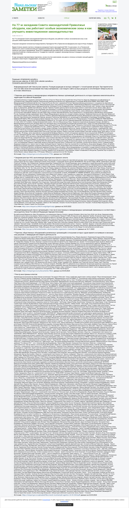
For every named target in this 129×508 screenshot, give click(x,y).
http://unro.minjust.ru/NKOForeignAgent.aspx (38, 206)
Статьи (66, 18)
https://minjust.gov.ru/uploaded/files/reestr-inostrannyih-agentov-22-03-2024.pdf (51, 495)
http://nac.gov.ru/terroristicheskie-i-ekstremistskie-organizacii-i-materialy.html (50, 229)
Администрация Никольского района (24, 67)
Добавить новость (107, 53)
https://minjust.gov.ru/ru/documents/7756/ (37, 154)
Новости (41, 18)
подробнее (46, 500)
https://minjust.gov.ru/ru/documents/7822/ (37, 271)
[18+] (29, 7)
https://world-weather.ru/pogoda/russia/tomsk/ (106, 11)
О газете (15, 18)
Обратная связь (95, 18)
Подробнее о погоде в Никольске (106, 10)
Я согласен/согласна (64, 504)
